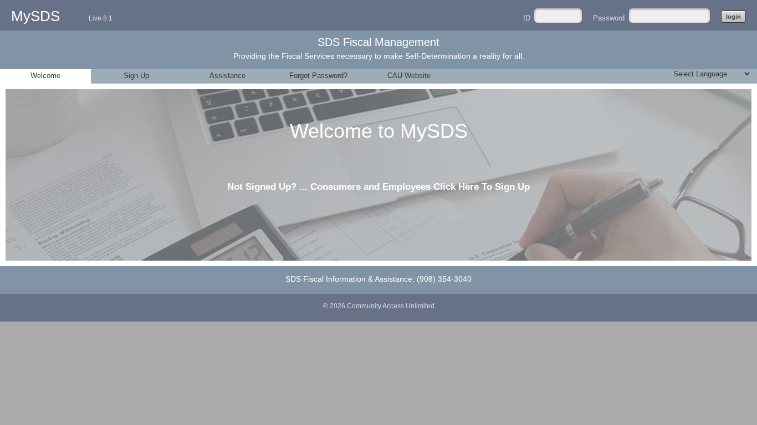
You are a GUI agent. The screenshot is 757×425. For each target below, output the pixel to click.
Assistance (227, 75)
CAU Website (409, 75)
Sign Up (136, 75)
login (733, 16)
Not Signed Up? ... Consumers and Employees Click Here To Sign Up (378, 187)
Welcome (45, 75)
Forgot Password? (318, 75)
